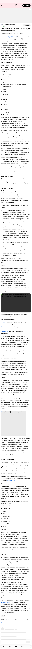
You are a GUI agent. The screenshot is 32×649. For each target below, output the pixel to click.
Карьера (7, 26)
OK (28, 642)
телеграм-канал (5, 602)
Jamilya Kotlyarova (10, 24)
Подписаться (27, 25)
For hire (3, 322)
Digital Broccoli (12, 37)
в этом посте (11, 480)
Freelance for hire (6, 327)
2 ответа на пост (6, 623)
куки (11, 642)
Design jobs (4, 331)
